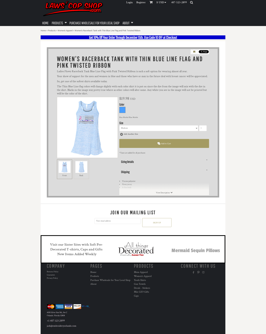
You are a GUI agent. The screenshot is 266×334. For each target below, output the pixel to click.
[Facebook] (193, 272)
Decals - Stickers (142, 288)
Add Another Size (131, 134)
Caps (136, 296)
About (93, 284)
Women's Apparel (65, 30)
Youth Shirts (140, 280)
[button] (162, 2)
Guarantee (51, 275)
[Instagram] (203, 272)
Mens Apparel (141, 272)
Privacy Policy (52, 278)
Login (129, 2)
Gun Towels (140, 284)
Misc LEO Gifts (141, 292)
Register (141, 2)
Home (43, 30)
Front (64, 175)
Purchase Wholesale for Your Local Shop (110, 280)
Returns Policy (52, 271)
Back (81, 175)
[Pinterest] (198, 272)
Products (52, 30)
